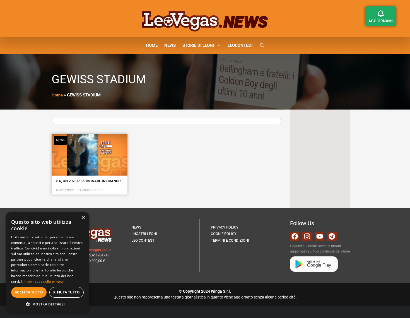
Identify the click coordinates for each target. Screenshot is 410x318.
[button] (262, 45)
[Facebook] (295, 236)
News (60, 140)
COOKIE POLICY (224, 234)
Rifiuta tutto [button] (66, 292)
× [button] (83, 218)
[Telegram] (332, 236)
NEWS (170, 45)
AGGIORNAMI (380, 21)
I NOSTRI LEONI (144, 234)
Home (57, 95)
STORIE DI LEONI (198, 45)
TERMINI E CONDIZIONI (230, 240)
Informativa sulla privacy (44, 281)
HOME (152, 45)
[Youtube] (319, 236)
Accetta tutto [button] (29, 292)
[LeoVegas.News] (205, 20)
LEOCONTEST (240, 45)
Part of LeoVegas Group (92, 250)
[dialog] (47, 262)
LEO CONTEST (143, 240)
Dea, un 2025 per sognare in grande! (87, 181)
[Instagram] (307, 236)
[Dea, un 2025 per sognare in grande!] (89, 155)
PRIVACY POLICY (224, 227)
